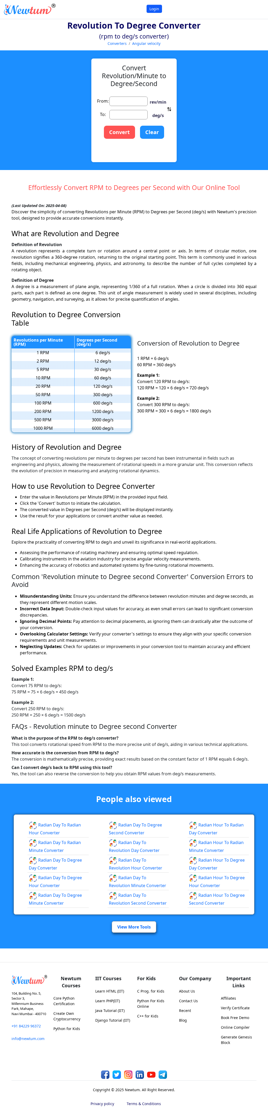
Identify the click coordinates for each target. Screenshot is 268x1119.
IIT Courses (108, 978)
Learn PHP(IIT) (107, 1000)
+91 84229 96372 (26, 1025)
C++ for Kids (147, 1016)
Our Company (195, 978)
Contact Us (188, 1000)
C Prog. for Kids (150, 991)
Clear (152, 132)
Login (154, 8)
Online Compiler (235, 1027)
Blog (183, 1020)
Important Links (238, 982)
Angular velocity (146, 43)
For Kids (146, 978)
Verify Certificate (235, 1007)
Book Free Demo (235, 1017)
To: (103, 114)
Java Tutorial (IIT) (110, 1010)
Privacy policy (102, 1103)
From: (103, 101)
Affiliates (228, 998)
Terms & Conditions (144, 1103)
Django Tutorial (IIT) (112, 1020)
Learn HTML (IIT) (109, 991)
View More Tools (134, 927)
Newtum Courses (71, 982)
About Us (187, 991)
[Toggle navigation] (257, 9)
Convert (119, 132)
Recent (185, 1010)
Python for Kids (66, 1028)
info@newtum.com (28, 1038)
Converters (117, 43)
